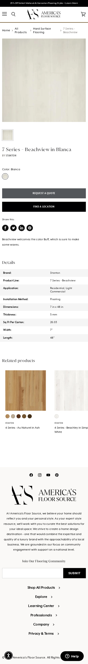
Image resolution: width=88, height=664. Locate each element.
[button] (8, 655)
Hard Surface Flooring (42, 30)
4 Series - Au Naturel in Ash (22, 427)
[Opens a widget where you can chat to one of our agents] (72, 656)
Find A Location (43, 206)
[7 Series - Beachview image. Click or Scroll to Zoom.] (44, 82)
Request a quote (44, 193)
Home (6, 30)
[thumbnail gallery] (7, 135)
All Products (21, 30)
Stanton (11, 155)
